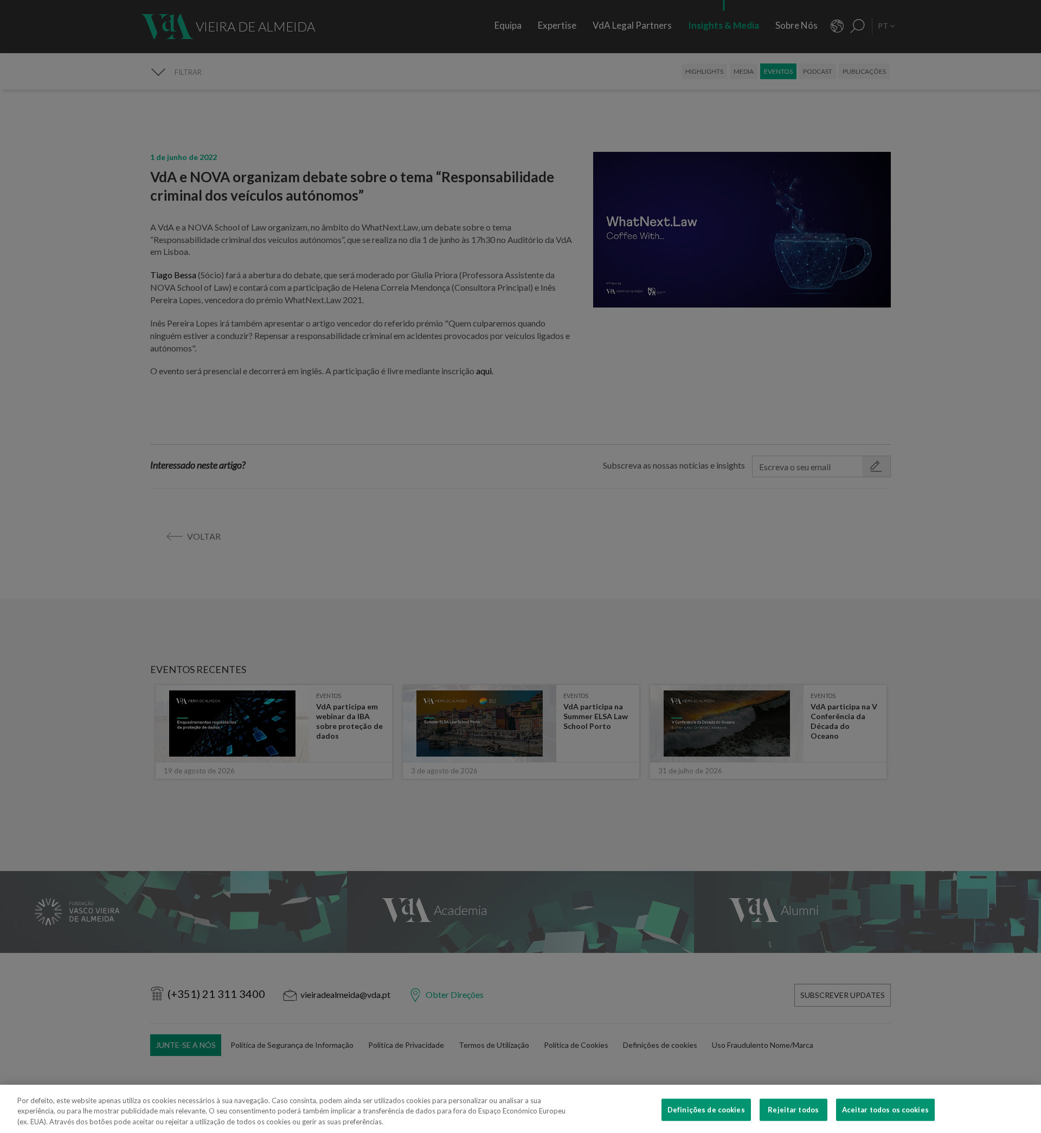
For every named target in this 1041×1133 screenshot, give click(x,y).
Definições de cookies (706, 1109)
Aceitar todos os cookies (885, 1109)
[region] (520, 1109)
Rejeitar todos (793, 1109)
